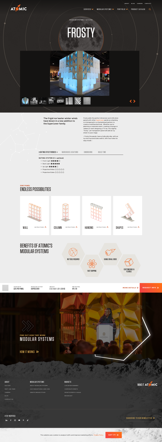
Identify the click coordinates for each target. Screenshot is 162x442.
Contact (148, 3)
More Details (129, 288)
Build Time (102, 152)
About (127, 3)
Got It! (112, 435)
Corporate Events (71, 389)
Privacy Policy (98, 435)
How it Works (27, 352)
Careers (140, 3)
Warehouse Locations (70, 152)
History (7, 385)
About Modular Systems (39, 385)
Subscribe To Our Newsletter (139, 418)
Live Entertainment (71, 385)
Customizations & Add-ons (40, 389)
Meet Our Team (10, 389)
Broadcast (68, 395)
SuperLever (100, 120)
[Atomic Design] (151, 384)
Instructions (39, 227)
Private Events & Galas (72, 392)
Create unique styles (37, 392)
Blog (133, 3)
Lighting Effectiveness (47, 152)
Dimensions (88, 152)
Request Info (149, 288)
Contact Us (9, 399)
